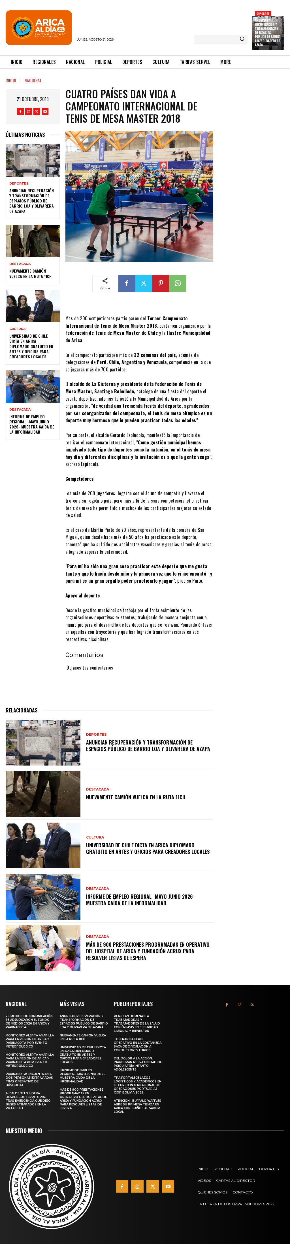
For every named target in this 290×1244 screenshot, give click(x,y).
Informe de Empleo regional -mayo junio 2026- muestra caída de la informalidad (31, 424)
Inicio (11, 80)
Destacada (20, 263)
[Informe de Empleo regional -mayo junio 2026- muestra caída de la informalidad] (33, 386)
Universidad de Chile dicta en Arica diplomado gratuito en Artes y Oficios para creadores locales (31, 346)
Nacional (33, 80)
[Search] (242, 39)
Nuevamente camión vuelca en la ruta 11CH (30, 273)
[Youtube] (45, 111)
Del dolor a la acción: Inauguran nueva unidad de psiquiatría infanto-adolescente (138, 1064)
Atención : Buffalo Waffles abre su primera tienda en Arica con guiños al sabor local (137, 1106)
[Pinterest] (160, 283)
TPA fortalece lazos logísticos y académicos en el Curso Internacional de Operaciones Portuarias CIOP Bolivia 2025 (137, 1085)
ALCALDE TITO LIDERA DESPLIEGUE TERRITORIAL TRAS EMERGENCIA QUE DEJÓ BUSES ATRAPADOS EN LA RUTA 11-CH (28, 1101)
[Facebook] (20, 111)
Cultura (17, 329)
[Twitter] (36, 111)
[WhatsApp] (177, 283)
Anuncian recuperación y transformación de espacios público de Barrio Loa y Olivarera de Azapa (267, 32)
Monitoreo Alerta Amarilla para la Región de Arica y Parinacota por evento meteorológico (30, 1041)
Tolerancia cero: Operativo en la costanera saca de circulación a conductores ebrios (137, 1044)
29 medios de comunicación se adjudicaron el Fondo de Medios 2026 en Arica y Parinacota (29, 1021)
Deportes (263, 13)
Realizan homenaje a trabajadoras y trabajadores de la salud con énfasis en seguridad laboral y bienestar (137, 1023)
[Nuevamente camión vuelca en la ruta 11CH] (33, 241)
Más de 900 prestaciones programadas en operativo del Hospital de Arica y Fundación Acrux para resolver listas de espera (148, 951)
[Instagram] (28, 111)
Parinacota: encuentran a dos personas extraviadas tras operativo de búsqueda (29, 1079)
